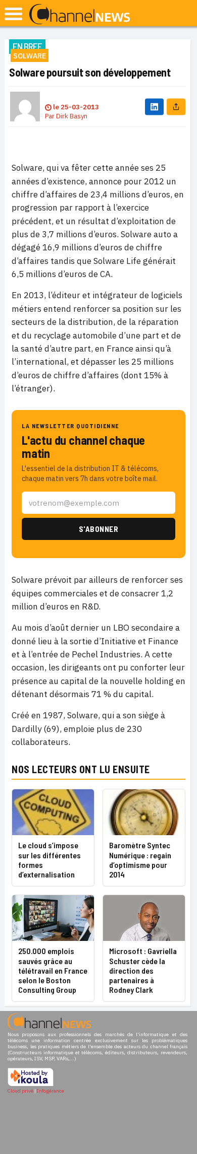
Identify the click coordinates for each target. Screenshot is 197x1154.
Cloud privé (20, 1091)
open (13, 14)
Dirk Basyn (71, 116)
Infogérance (50, 1091)
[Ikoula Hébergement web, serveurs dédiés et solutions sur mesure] (31, 1084)
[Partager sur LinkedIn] (154, 106)
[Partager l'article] (176, 106)
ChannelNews (79, 14)
